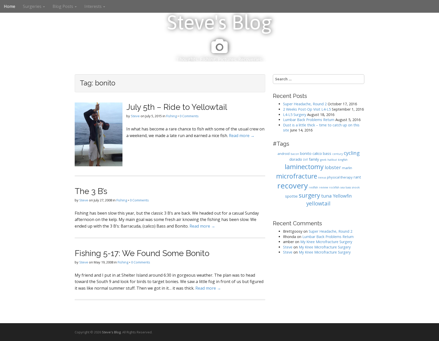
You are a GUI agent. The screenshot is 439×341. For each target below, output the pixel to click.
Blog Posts (63, 6)
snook (356, 187)
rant (357, 177)
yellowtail (318, 203)
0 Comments (189, 116)
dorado (295, 159)
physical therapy (340, 177)
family (314, 159)
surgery (309, 195)
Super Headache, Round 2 (305, 103)
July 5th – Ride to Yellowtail (176, 107)
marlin (347, 168)
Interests (93, 6)
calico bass (321, 153)
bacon (295, 154)
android (283, 153)
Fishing (171, 116)
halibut (332, 159)
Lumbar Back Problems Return (308, 119)
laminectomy (304, 166)
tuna (326, 195)
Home (9, 6)
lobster (333, 167)
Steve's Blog (219, 22)
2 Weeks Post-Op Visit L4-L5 (307, 109)
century (337, 154)
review (323, 187)
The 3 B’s (91, 191)
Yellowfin (342, 196)
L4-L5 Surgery (294, 114)
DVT (305, 159)
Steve (135, 116)
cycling (352, 152)
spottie (291, 196)
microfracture (296, 176)
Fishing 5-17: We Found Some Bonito (142, 253)
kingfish (343, 159)
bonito (305, 153)
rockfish (334, 187)
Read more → (242, 135)
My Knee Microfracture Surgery (326, 241)
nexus (322, 177)
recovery (292, 186)
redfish (313, 187)
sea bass (345, 187)
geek (323, 159)
